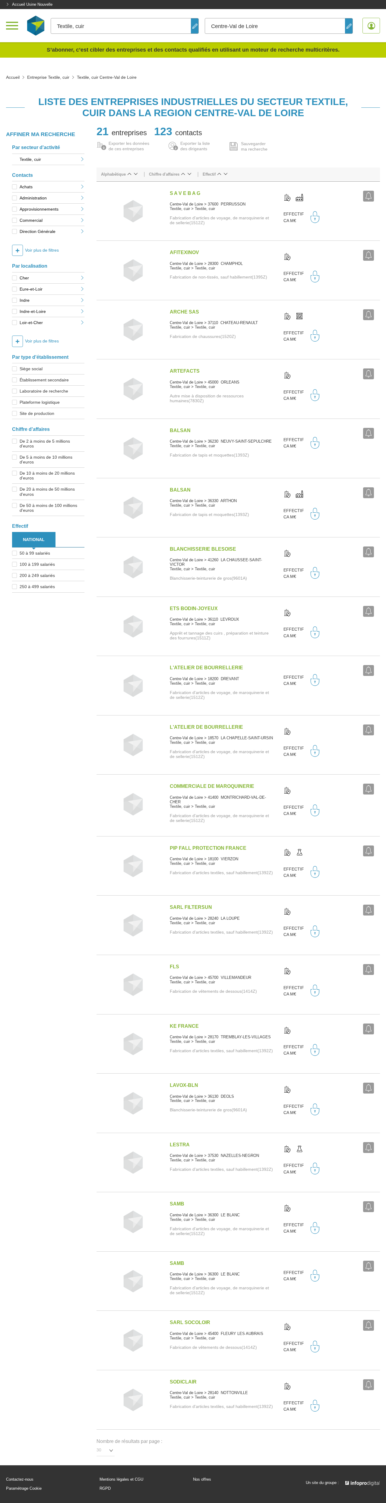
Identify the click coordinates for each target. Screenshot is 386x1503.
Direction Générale (37, 231)
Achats (26, 186)
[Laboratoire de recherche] (299, 853)
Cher (24, 277)
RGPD (105, 1488)
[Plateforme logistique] (299, 316)
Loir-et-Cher (31, 322)
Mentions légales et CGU (121, 1479)
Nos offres (202, 1479)
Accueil (13, 77)
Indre (25, 300)
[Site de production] (299, 198)
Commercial (31, 220)
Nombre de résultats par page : (129, 1441)
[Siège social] (287, 198)
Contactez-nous (19, 1479)
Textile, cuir (30, 159)
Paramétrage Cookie (24, 1488)
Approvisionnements (39, 209)
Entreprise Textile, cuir (48, 77)
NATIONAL (34, 539)
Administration (33, 198)
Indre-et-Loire (33, 311)
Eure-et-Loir (31, 289)
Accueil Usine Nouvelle (32, 4)
